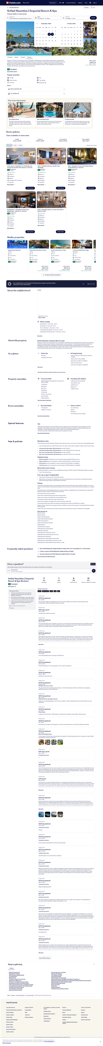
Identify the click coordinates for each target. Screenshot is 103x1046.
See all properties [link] (14, 7)
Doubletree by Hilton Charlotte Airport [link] (19, 983)
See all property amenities (44, 400)
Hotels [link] (8, 995)
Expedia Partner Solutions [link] (49, 1013)
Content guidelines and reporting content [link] (69, 1022)
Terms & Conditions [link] (66, 1009)
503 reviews (11, 586)
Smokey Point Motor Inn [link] (15, 980)
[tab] (11, 968)
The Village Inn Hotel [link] (56, 975)
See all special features (44, 433)
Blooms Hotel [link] (12, 977)
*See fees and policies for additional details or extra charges (51, 372)
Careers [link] (82, 1012)
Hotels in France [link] (9, 1022)
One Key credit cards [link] (85, 1019)
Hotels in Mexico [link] (10, 1012)
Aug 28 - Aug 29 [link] (40, 140)
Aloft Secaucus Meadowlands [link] (16, 975)
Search (93, 18)
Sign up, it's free (91, 283)
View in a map (41, 317)
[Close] (100, 1041)
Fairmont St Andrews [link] (56, 973)
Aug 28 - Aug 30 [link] (63, 140)
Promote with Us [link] (47, 1018)
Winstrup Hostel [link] (55, 984)
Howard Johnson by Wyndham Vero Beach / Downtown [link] (65, 979)
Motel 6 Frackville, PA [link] (14, 972)
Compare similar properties (52, 275)
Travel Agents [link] (47, 1021)
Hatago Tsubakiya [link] (55, 987)
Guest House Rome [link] (56, 976)
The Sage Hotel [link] (13, 976)
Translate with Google (44, 755)
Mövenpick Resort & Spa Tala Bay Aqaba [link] (61, 982)
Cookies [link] (64, 1019)
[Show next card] (96, 256)
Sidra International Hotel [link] (15, 990)
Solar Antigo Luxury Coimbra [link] (58, 972)
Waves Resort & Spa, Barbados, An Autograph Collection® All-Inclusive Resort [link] (71, 980)
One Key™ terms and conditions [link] (69, 1014)
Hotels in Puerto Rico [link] (10, 1029)
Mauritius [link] (13, 995)
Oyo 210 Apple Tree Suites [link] (16, 988)
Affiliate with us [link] (47, 1011)
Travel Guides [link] (84, 1017)
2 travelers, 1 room (70, 18)
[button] (43, 31)
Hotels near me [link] (84, 1014)
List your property (71, 2)
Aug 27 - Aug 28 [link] (17, 140)
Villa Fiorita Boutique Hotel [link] (58, 983)
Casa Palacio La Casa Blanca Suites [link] (60, 988)
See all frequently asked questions (46, 556)
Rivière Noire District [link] (20, 995)
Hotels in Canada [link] (10, 1014)
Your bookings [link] (28, 1009)
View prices (30, 188)
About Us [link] (83, 1009)
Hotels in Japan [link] (9, 1026)
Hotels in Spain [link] (9, 1024)
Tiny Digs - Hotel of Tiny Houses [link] (17, 979)
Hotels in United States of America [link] (14, 1009)
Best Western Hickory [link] (14, 973)
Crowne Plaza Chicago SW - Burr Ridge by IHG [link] (20, 986)
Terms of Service (6, 1043)
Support (80, 2)
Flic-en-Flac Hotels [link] (30, 995)
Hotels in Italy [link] (9, 1017)
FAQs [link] (26, 1012)
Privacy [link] (63, 1012)
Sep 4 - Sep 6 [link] (86, 140)
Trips (86, 2)
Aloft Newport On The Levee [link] (58, 977)
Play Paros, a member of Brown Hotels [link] (18, 982)
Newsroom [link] (46, 1016)
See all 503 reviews (12, 71)
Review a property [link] (29, 1017)
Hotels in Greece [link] (10, 1031)
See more (39, 336)
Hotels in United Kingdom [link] (12, 1019)
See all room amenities (43, 416)
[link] (93, 7)
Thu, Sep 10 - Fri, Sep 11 (43, 18)
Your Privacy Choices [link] (66, 1017)
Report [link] (12, 608)
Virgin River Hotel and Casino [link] (16, 987)
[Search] (94, 571)
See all (9, 85)
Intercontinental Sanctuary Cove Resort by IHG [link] (21, 984)
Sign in (95, 2)
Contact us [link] (27, 1014)
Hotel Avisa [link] (54, 986)
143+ (93, 53)
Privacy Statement (49, 1041)
